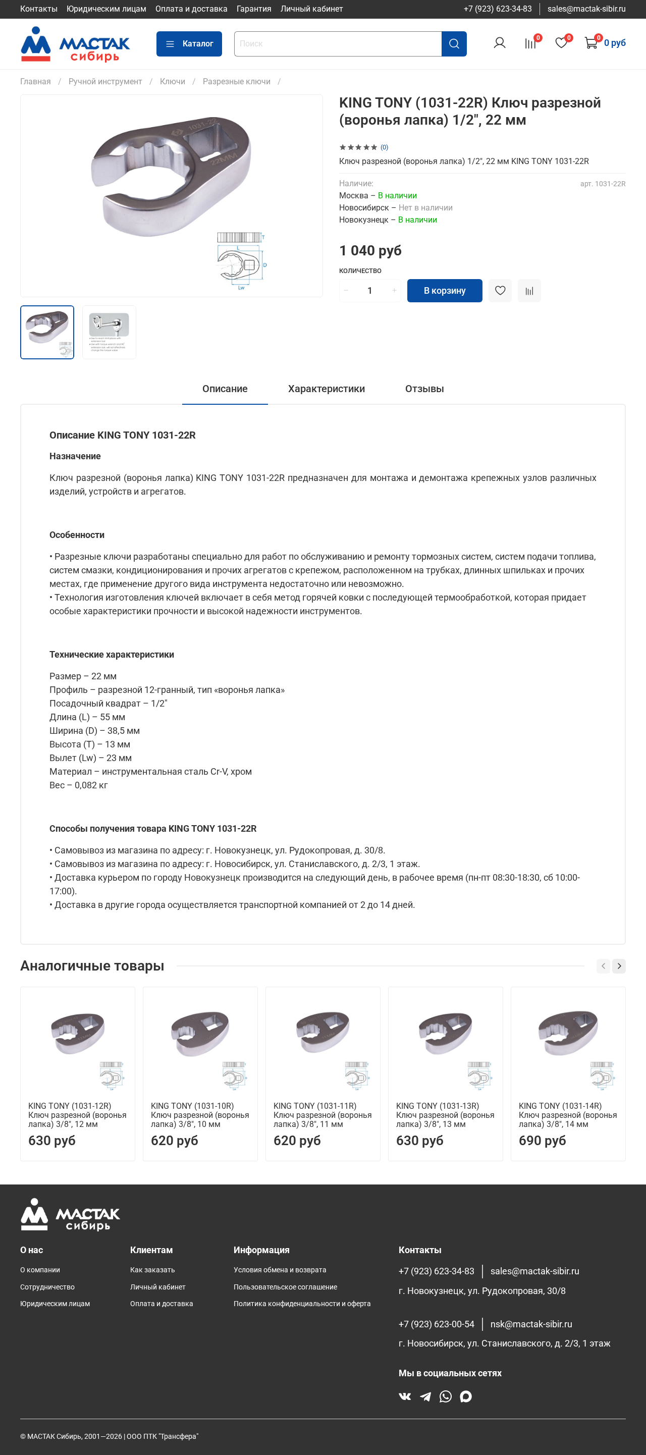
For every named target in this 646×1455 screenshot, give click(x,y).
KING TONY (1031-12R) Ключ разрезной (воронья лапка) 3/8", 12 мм (77, 1115)
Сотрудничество (47, 1287)
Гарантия (254, 9)
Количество (360, 271)
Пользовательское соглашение (285, 1287)
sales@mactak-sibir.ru (587, 9)
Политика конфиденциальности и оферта (302, 1304)
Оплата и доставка (191, 9)
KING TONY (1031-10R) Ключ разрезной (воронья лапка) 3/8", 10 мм (200, 1115)
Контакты (39, 9)
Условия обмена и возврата (280, 1270)
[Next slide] (307, 196)
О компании (40, 1270)
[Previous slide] (36, 196)
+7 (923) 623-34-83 (498, 9)
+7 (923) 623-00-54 (436, 1324)
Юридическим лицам (106, 9)
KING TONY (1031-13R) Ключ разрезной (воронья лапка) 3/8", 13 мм (445, 1115)
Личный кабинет (312, 9)
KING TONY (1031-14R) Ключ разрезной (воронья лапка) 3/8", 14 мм (568, 1115)
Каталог (198, 43)
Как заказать (152, 1270)
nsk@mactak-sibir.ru (531, 1324)
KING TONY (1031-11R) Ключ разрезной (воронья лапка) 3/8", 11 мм (323, 1115)
